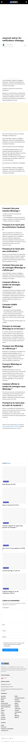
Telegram (17, 710)
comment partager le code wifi (11, 570)
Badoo (2, 699)
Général (3, 710)
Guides (2, 725)
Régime (16, 703)
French (5, 678)
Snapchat (17, 706)
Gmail (2, 712)
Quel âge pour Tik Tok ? (9, 484)
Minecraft (3, 719)
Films (2, 708)
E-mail (4, 630)
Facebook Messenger (6, 705)
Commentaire (6, 607)
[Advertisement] (14, 19)
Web (16, 713)
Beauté (2, 701)
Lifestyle (3, 715)
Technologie (17, 708)
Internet (3, 713)
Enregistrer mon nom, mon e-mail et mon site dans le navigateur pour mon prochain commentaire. (14, 644)
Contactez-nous (4, 730)
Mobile (16, 696)
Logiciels (3, 717)
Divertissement (4, 703)
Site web (4, 636)
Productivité (17, 701)
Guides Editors (9, 44)
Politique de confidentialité (7, 728)
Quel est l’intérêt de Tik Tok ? (10, 505)
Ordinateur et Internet (14, 426)
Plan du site (3, 727)
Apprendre (4, 426)
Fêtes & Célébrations (5, 706)
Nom (3, 624)
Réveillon (17, 705)
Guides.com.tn (7, 741)
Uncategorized (18, 712)
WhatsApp (17, 715)
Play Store (17, 699)
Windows (17, 717)
